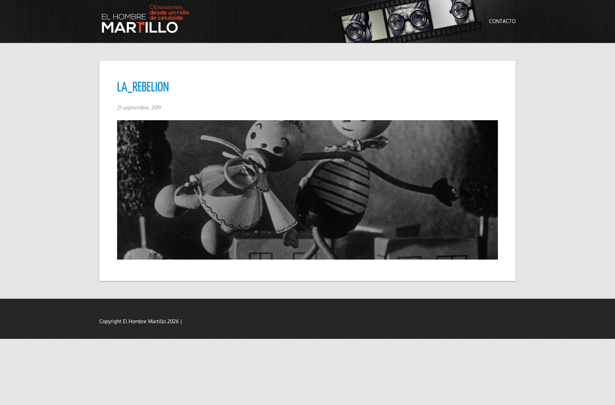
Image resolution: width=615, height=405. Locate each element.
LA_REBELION (143, 86)
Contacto (502, 21)
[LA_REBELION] (307, 190)
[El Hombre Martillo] (147, 19)
